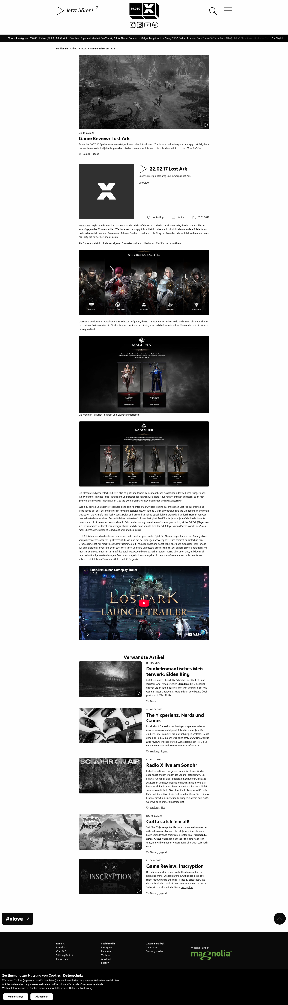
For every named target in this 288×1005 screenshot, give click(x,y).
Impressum (62, 959)
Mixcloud (106, 959)
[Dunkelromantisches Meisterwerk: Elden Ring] (110, 679)
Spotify (105, 962)
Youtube (105, 955)
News (84, 48)
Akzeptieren (41, 996)
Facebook (106, 951)
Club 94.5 (61, 951)
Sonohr (182, 774)
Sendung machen (155, 951)
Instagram (106, 947)
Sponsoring (152, 947)
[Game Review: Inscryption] (110, 876)
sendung (154, 751)
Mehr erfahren (15, 996)
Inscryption (187, 887)
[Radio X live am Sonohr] (110, 775)
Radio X (74, 48)
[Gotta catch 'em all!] (110, 832)
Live (163, 807)
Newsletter (62, 947)
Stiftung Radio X (64, 955)
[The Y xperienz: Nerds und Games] (110, 725)
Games (86, 154)
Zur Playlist (277, 38)
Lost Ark (85, 225)
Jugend (95, 154)
